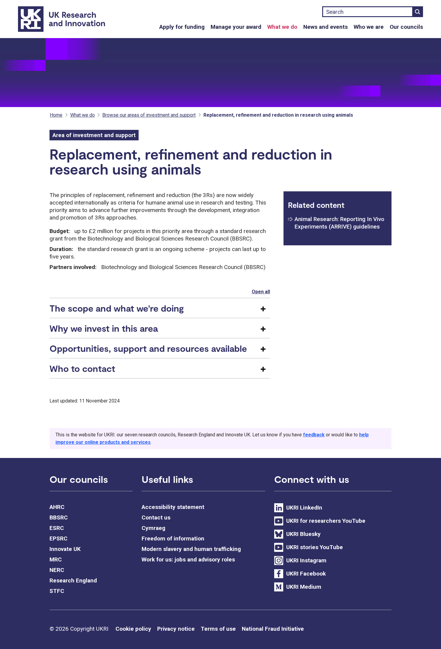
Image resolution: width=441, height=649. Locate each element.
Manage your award (236, 26)
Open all (261, 292)
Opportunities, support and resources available (148, 348)
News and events (325, 26)
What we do (282, 26)
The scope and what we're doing (117, 308)
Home (56, 115)
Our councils (406, 26)
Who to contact (82, 368)
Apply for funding (182, 26)
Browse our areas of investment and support (149, 115)
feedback (314, 435)
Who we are (369, 26)
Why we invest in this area (104, 328)
